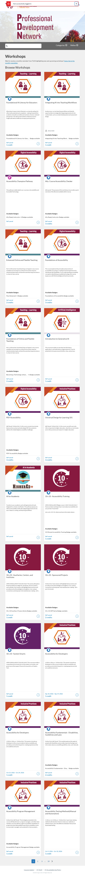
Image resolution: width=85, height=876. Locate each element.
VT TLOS (39, 870)
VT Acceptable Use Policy (53, 870)
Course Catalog (29, 870)
